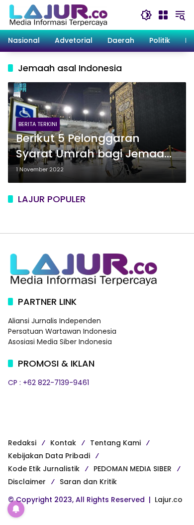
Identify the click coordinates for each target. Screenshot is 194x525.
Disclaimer (27, 482)
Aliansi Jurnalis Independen (54, 321)
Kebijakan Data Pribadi (49, 456)
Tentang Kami (115, 443)
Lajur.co (169, 500)
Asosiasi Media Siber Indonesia (60, 342)
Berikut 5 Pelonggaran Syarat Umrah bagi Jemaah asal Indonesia (94, 146)
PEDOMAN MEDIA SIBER (133, 469)
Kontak (63, 443)
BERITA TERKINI (37, 124)
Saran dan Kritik (88, 482)
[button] (146, 15)
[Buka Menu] (163, 15)
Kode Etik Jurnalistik (44, 469)
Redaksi (22, 443)
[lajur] (57, 14)
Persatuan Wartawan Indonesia (62, 331)
